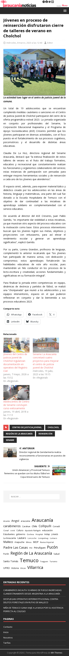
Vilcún (23, 568)
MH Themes (56, 652)
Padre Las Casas (15, 547)
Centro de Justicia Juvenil (27, 427)
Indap (47, 534)
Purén (6, 553)
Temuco (29, 560)
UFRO (6, 568)
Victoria (15, 568)
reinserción (45, 433)
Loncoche (32, 538)
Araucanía (42, 520)
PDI (30, 548)
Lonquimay (43, 538)
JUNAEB (54, 534)
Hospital (39, 534)
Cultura (19, 530)
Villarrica (35, 567)
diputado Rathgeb (33, 530)
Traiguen (44, 561)
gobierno (20, 534)
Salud (56, 553)
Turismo (53, 561)
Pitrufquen (40, 547)
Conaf (6, 530)
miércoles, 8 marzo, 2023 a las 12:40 (24, 42)
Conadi (56, 526)
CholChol (53, 427)
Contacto (7, 626)
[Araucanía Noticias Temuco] (34, 5)
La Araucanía (9, 538)
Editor (50, 42)
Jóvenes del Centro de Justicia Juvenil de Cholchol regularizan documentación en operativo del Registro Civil (15, 362)
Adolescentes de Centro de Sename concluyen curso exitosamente (16, 405)
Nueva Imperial (47, 542)
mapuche (19, 542)
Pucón (52, 547)
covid (12, 530)
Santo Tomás (10, 561)
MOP (36, 542)
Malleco (8, 542)
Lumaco (53, 538)
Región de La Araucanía (19, 433)
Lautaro (21, 538)
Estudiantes (9, 534)
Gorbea (30, 534)
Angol (15, 521)
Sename (10, 440)
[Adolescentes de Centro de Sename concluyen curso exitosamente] (16, 392)
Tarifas (7, 642)
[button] (64, 10)
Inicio (6, 632)
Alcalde (6, 521)
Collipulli (45, 526)
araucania (25, 521)
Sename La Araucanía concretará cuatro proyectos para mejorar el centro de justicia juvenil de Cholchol (46, 361)
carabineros (12, 526)
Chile (34, 526)
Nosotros (8, 637)
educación (47, 530)
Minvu (28, 542)
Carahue (26, 526)
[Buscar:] (35, 496)
